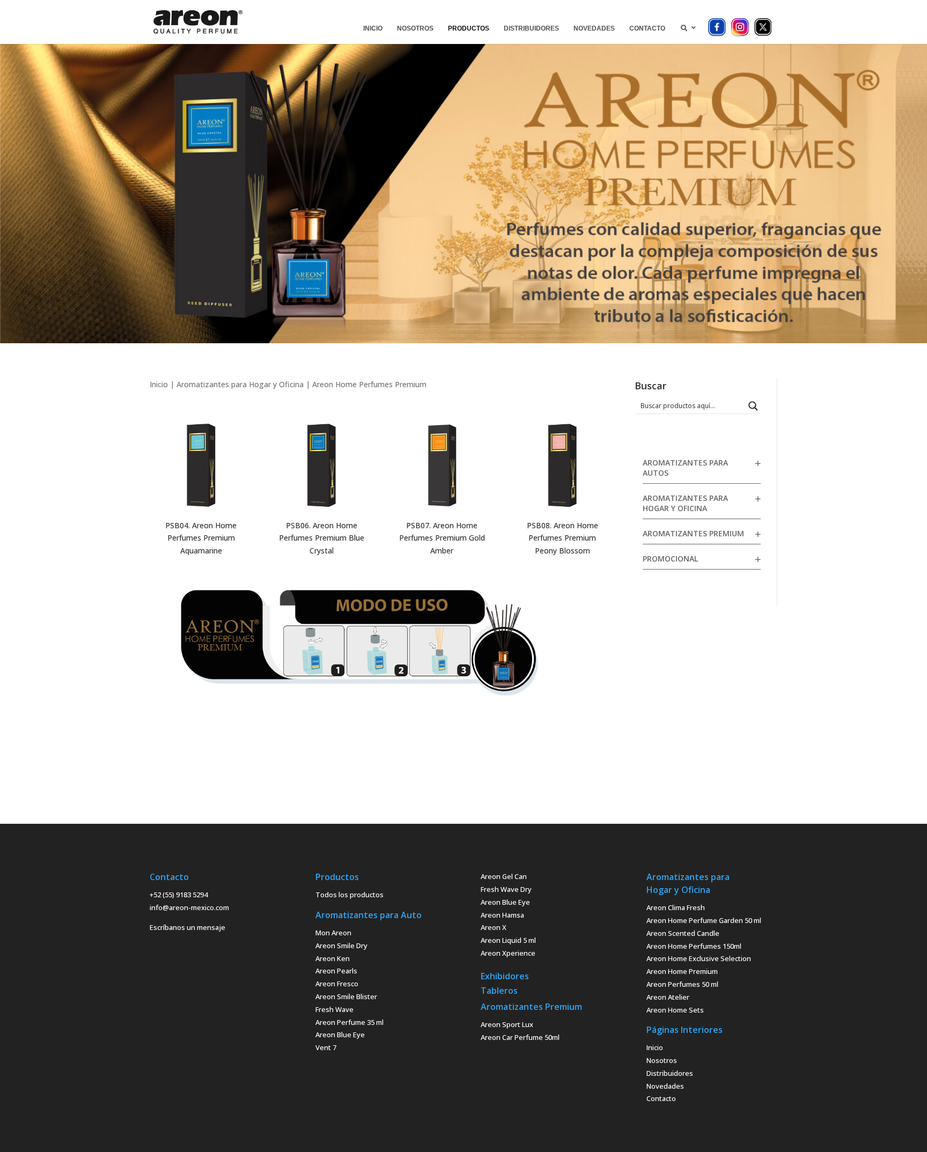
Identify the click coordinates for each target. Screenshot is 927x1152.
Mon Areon (333, 932)
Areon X (493, 927)
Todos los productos (349, 894)
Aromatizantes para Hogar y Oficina (240, 384)
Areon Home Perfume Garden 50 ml (703, 920)
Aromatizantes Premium (693, 533)
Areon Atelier (667, 997)
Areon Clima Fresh (675, 907)
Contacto (661, 1098)
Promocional (670, 558)
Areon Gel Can (504, 876)
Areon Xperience (508, 953)
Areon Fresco (336, 983)
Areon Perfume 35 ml (349, 1022)
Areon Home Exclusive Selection (698, 958)
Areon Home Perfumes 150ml (693, 946)
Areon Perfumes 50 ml (682, 984)
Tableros (499, 990)
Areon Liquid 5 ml (508, 940)
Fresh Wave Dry (506, 889)
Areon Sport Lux (507, 1024)
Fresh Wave (334, 1009)
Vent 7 (325, 1047)
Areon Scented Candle (682, 933)
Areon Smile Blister (346, 996)
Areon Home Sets (675, 1010)
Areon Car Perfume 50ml (520, 1037)
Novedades (665, 1086)
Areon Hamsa (502, 915)
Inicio (159, 384)
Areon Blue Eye (340, 1034)
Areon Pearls (336, 971)
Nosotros (661, 1060)
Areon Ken (332, 958)
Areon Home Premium (682, 971)
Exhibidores (505, 976)
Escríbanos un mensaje (187, 927)
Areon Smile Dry (341, 945)
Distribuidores (669, 1073)
